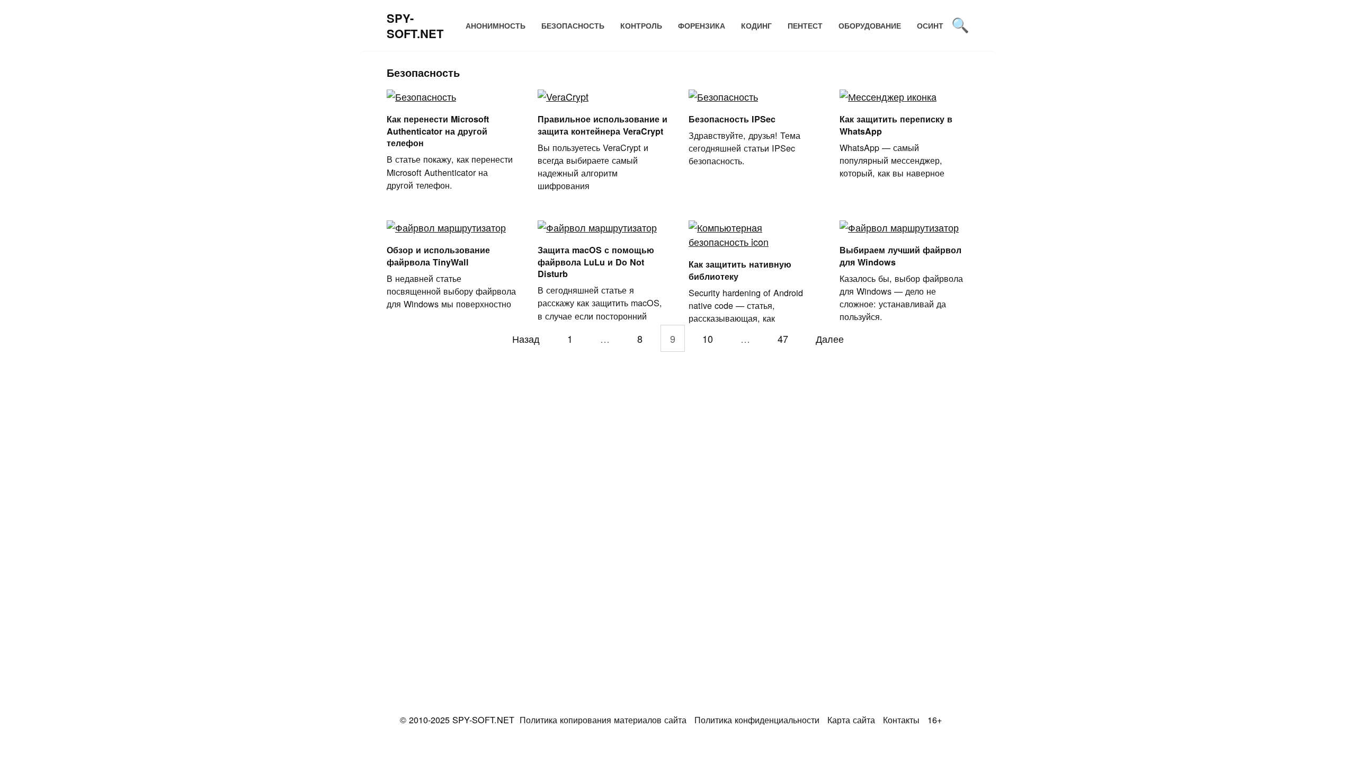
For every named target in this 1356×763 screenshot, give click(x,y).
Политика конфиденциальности (756, 719)
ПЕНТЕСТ (805, 25)
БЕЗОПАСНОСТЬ (572, 25)
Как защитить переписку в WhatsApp (896, 125)
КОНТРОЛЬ (641, 25)
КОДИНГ (756, 25)
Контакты (901, 719)
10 (707, 338)
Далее (830, 338)
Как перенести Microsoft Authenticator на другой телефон (438, 131)
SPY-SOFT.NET (415, 26)
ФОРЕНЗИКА (701, 25)
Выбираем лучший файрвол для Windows (900, 256)
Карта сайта (851, 719)
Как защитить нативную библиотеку (740, 270)
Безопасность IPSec (732, 119)
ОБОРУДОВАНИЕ (869, 25)
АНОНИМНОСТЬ (495, 25)
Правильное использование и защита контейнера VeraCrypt (602, 125)
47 (783, 338)
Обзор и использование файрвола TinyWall (438, 256)
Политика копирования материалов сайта (603, 719)
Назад (526, 338)
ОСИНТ (930, 25)
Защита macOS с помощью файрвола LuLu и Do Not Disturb (596, 262)
